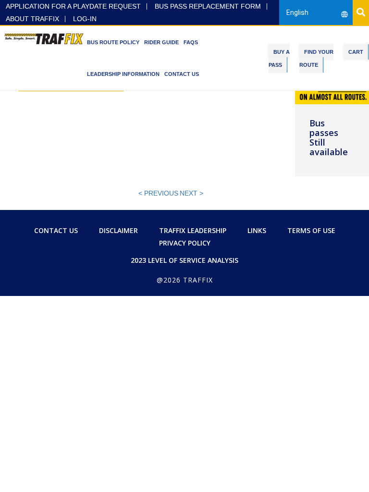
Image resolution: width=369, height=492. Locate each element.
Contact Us (181, 74)
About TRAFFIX (32, 19)
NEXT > (191, 193)
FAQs (191, 42)
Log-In (85, 19)
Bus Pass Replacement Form (208, 6)
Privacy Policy (184, 242)
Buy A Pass (279, 58)
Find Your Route (316, 58)
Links (256, 230)
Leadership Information (123, 74)
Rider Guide (161, 42)
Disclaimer (118, 230)
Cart (355, 52)
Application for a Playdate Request (73, 6)
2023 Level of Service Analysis (184, 260)
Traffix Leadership (192, 230)
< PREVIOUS (158, 193)
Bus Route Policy (113, 42)
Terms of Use (311, 230)
